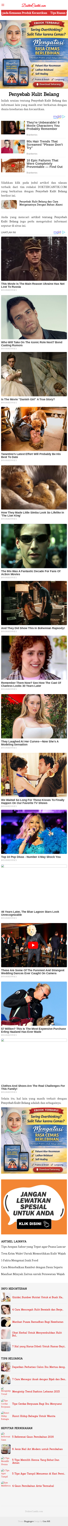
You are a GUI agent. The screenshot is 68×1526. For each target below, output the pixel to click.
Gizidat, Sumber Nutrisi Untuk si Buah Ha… (37, 1297)
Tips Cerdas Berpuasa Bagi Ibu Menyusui (37, 1403)
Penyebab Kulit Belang (46, 100)
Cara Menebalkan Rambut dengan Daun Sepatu (32, 1267)
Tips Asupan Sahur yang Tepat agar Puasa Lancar (33, 1246)
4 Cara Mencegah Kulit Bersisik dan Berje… (37, 1309)
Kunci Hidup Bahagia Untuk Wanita (33, 1416)
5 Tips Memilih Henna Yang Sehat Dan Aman (35, 1461)
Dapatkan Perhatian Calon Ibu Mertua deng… (39, 1367)
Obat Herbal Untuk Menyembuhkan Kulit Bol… (37, 1334)
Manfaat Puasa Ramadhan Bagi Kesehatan (37, 1322)
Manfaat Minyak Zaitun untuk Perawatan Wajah (33, 1274)
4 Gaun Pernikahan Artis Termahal (33, 1486)
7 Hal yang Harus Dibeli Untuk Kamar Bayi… (39, 1346)
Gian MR (46, 1521)
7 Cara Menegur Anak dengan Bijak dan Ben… (39, 1379)
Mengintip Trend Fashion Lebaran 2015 (36, 1391)
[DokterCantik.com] (33, 4)
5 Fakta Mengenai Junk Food (19, 1260)
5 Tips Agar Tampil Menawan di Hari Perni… (38, 1473)
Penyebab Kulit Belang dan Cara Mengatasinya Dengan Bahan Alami (41, 203)
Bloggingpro (29, 1521)
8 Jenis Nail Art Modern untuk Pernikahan (37, 1449)
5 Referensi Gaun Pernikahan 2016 (33, 1436)
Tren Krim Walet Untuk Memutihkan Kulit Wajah (33, 1253)
